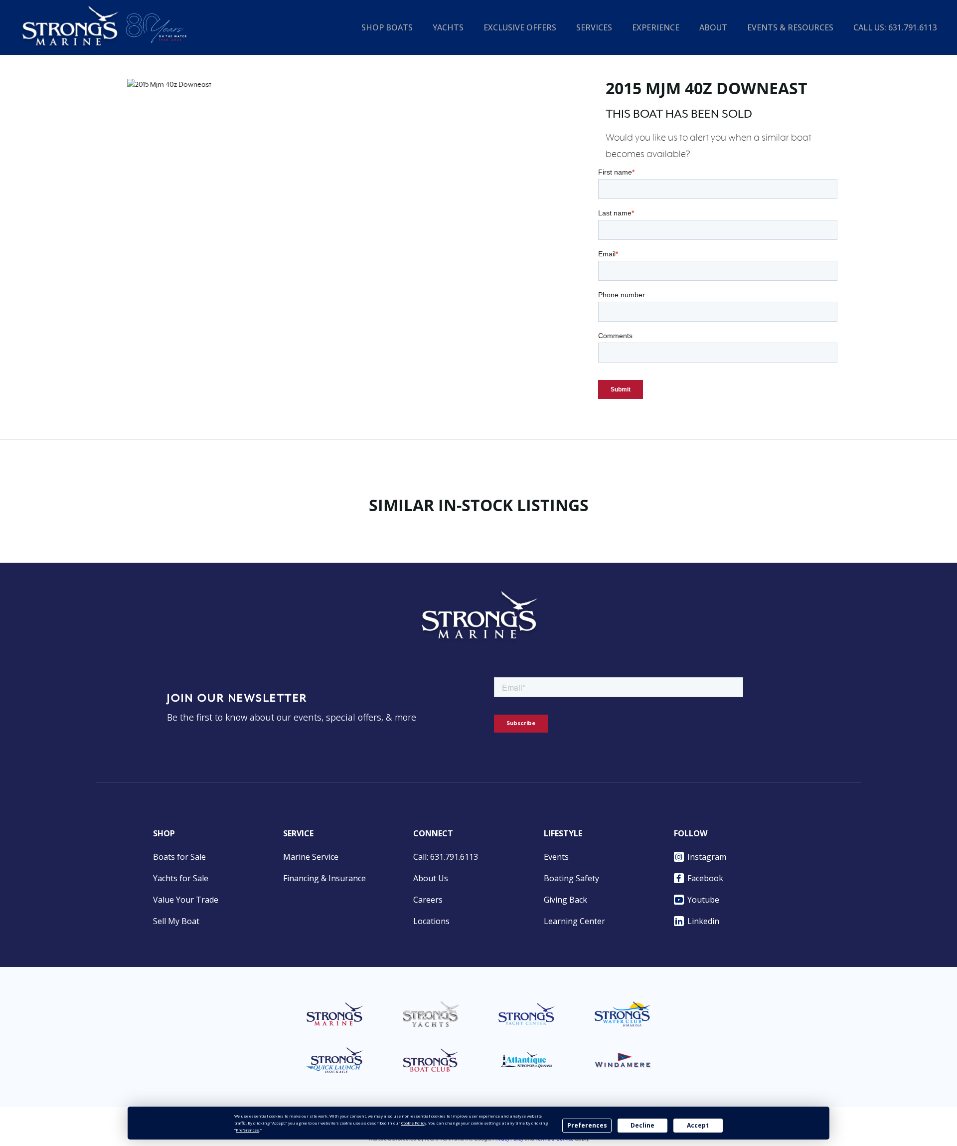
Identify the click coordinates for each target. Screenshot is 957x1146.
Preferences (587, 1125)
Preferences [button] (247, 1130)
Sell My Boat (176, 921)
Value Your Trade (185, 899)
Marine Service (310, 856)
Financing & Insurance (324, 878)
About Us (430, 878)
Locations (431, 921)
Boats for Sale (179, 856)
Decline (642, 1125)
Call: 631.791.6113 (445, 856)
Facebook (705, 878)
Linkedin (703, 921)
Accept (698, 1125)
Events (556, 856)
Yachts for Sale (180, 878)
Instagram (706, 856)
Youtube (703, 899)
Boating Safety (571, 878)
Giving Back (565, 899)
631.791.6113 (912, 27)
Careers (428, 899)
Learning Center (574, 921)
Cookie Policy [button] (413, 1123)
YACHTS (448, 27)
